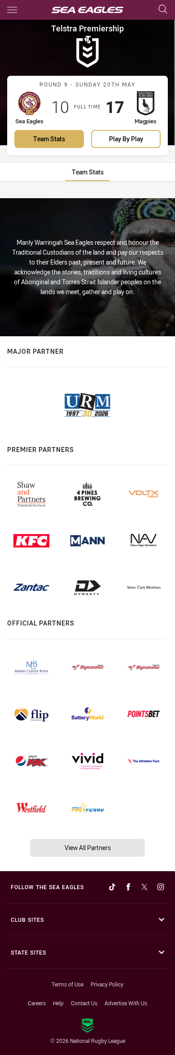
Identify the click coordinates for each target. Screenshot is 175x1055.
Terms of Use (67, 984)
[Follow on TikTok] (112, 887)
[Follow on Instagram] (160, 887)
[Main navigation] (12, 10)
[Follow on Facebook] (128, 887)
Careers (37, 1003)
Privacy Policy (107, 984)
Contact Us (84, 1003)
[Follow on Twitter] (144, 887)
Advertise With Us (126, 1003)
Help (58, 1003)
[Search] (163, 9)
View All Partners (88, 847)
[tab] (88, 172)
